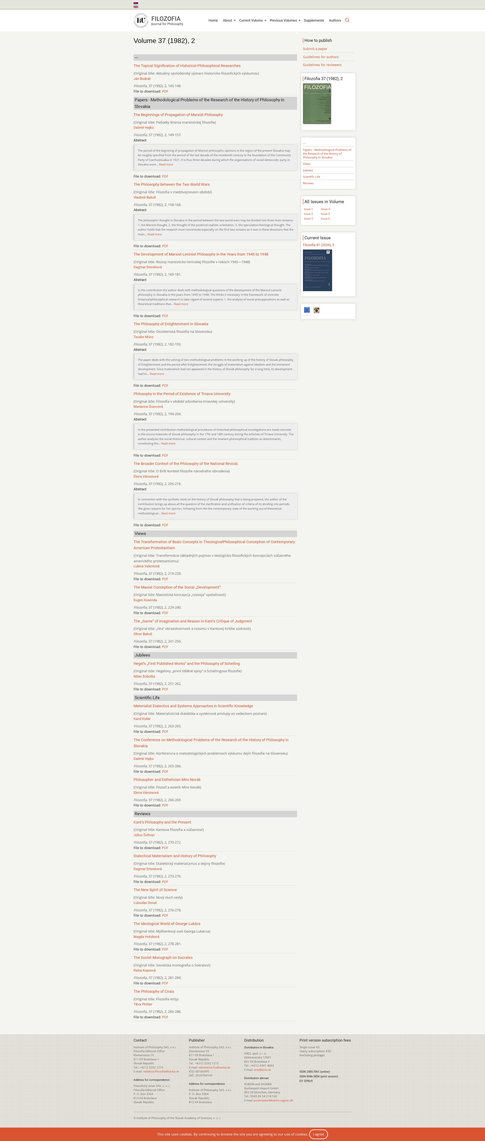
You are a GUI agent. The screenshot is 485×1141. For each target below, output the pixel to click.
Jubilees (308, 170)
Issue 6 (325, 218)
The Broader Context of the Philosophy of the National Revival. (186, 464)
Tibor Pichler (143, 1004)
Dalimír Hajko (144, 127)
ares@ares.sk (262, 1070)
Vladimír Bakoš (145, 197)
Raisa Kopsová (145, 970)
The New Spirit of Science (155, 890)
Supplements (314, 20)
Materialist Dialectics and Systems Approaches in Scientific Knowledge (193, 706)
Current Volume (251, 20)
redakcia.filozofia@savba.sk (161, 1071)
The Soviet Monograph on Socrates (163, 957)
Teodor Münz (143, 337)
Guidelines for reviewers (322, 64)
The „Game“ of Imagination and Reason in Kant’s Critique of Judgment (193, 621)
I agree (318, 1134)
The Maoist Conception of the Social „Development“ (177, 587)
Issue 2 (308, 214)
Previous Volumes (283, 20)
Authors (335, 20)
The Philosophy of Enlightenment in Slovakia (171, 324)
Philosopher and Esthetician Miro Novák (167, 780)
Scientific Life (311, 177)
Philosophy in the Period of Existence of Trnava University (182, 394)
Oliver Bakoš (143, 634)
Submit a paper (315, 48)
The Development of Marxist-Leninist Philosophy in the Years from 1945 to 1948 (201, 254)
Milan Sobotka (144, 676)
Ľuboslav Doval (145, 903)
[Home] (141, 20)
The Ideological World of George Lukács (167, 924)
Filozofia (166, 18)
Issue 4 (325, 209)
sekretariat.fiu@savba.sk (214, 1067)
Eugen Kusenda (145, 600)
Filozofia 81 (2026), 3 (318, 245)
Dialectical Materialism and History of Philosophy (175, 856)
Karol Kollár (142, 719)
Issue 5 (325, 214)
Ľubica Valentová (147, 566)
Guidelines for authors (321, 57)
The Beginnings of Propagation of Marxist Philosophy (178, 115)
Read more (166, 164)
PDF (165, 91)
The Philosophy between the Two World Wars (172, 184)
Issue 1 (308, 209)
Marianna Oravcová (148, 407)
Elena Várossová (146, 476)
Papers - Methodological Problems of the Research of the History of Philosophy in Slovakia (327, 153)
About (227, 20)
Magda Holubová (146, 937)
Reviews (308, 183)
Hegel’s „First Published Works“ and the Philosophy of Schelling (187, 663)
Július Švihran (144, 835)
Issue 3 (308, 218)
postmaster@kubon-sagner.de (273, 1100)
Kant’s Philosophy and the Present (162, 822)
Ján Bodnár (142, 79)
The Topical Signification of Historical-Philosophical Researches (187, 66)
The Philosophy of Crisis (154, 991)
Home (213, 20)
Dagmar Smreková (148, 267)
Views (307, 164)
